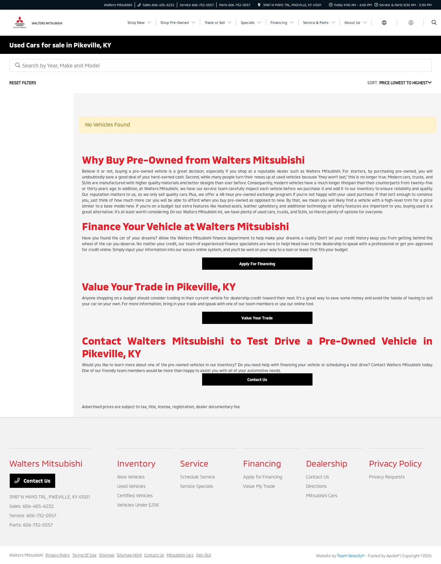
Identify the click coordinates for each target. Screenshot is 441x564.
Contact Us (257, 379)
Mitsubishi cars (180, 555)
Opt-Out (203, 555)
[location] (259, 5)
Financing (262, 463)
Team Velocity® (350, 555)
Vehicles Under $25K (138, 505)
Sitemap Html (129, 555)
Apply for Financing (262, 476)
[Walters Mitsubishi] (38, 22)
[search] (434, 22)
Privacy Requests (387, 476)
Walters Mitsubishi (26, 555)
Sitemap (106, 555)
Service (194, 463)
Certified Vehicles (135, 495)
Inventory (136, 463)
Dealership (326, 463)
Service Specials (196, 486)
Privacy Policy (395, 463)
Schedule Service (197, 476)
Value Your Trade (257, 318)
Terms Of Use (84, 555)
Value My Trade (259, 486)
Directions (316, 486)
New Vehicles (131, 476)
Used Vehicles (131, 486)
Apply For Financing (257, 263)
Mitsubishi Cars (321, 495)
